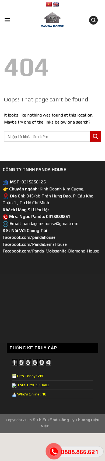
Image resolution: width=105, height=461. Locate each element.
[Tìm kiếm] (93, 20)
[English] (55, 4)
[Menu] (7, 20)
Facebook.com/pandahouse (29, 237)
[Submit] (95, 136)
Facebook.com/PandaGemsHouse (35, 244)
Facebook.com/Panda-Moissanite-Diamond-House (51, 251)
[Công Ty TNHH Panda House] (48, 20)
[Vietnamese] (49, 4)
